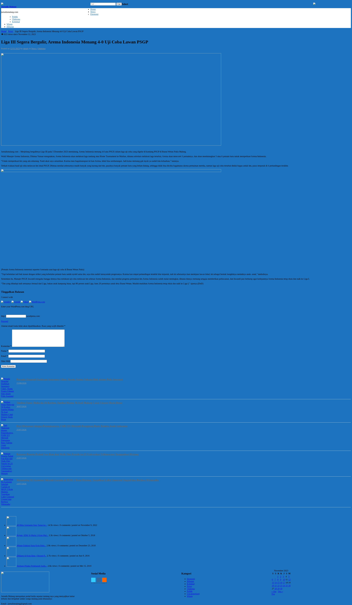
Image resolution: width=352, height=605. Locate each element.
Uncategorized (193, 594)
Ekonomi (94, 14)
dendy (26, 48)
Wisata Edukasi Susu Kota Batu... (31, 545)
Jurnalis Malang (8, 7)
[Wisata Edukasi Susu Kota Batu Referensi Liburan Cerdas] (11, 545)
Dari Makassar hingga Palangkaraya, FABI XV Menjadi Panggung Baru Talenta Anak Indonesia (71, 426)
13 (273, 582)
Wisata (9, 24)
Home (93, 9)
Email (4, 356)
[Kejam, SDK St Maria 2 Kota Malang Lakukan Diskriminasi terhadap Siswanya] (11, 535)
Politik (15, 17)
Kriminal (16, 22)
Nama (4, 351)
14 (276, 582)
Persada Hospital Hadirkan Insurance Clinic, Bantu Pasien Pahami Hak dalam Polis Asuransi (69, 379)
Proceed (4, 321)
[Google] (16, 302)
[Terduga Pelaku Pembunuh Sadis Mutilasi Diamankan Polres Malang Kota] (11, 566)
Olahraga (16, 19)
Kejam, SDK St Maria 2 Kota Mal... (32, 535)
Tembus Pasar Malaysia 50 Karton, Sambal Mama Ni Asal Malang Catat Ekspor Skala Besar (69, 402)
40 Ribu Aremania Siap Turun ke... (32, 525)
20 (273, 585)
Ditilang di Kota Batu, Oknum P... (31, 556)
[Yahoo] (25, 302)
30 (281, 588)
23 (281, 585)
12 (289, 579)
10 (284, 579)
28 (276, 588)
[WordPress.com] (37, 302)
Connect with (7, 297)
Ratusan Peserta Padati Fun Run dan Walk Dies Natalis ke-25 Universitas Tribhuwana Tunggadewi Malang (77, 454)
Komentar (6, 346)
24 (284, 585)
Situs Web (5, 361)
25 (287, 585)
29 (278, 588)
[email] (104, 580)
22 (278, 585)
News (92, 12)
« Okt (273, 591)
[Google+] (6, 302)
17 (284, 582)
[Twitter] (93, 580)
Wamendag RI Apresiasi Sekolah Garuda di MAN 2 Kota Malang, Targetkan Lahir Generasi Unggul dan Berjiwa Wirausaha (87, 480)
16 (281, 582)
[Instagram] (99, 580)
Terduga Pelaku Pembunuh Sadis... (32, 566)
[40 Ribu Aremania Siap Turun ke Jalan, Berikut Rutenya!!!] (11, 525)
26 (289, 585)
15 (278, 582)
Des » (280, 591)
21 (276, 585)
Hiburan (10, 26)
